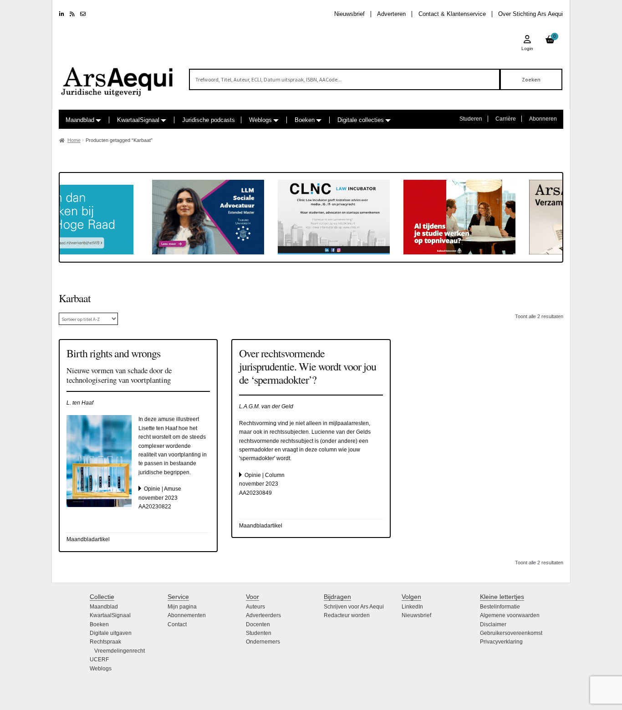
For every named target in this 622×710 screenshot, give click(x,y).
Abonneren (543, 119)
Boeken (305, 120)
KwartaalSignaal (138, 120)
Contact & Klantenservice (452, 13)
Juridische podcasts (208, 120)
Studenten (258, 633)
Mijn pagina (182, 607)
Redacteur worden (347, 615)
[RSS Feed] (72, 14)
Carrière (505, 119)
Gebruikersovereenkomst (511, 633)
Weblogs (260, 120)
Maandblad (80, 120)
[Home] (117, 77)
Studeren (470, 119)
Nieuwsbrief (349, 13)
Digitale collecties (360, 120)
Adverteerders (263, 615)
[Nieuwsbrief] (83, 14)
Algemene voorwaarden (510, 615)
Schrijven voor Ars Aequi (354, 607)
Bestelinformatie (500, 607)
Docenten (258, 624)
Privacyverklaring (501, 642)
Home (74, 140)
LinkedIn (412, 607)
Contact (177, 624)
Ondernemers (263, 642)
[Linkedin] (61, 14)
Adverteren (391, 13)
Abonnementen (187, 615)
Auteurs (255, 607)
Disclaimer (493, 624)
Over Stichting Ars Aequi (530, 13)
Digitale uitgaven (111, 633)
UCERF (99, 659)
